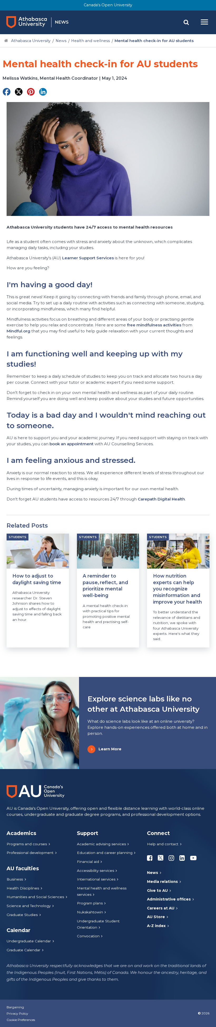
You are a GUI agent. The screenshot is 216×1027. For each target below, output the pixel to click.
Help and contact (162, 844)
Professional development (30, 853)
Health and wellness (90, 40)
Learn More (110, 749)
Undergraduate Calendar (29, 941)
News (61, 40)
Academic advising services (101, 844)
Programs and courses (27, 844)
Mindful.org (18, 330)
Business (15, 879)
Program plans (90, 903)
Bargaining (15, 1007)
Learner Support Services (88, 257)
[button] (186, 22)
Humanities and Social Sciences (35, 897)
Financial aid (88, 861)
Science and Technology (29, 906)
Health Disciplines (23, 888)
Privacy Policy (17, 1013)
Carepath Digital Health (161, 499)
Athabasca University (31, 40)
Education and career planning (104, 853)
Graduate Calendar (23, 950)
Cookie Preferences (21, 1020)
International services (96, 879)
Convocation (88, 936)
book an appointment (72, 443)
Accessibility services (95, 870)
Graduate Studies (22, 915)
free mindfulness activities (154, 324)
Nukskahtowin (90, 912)
